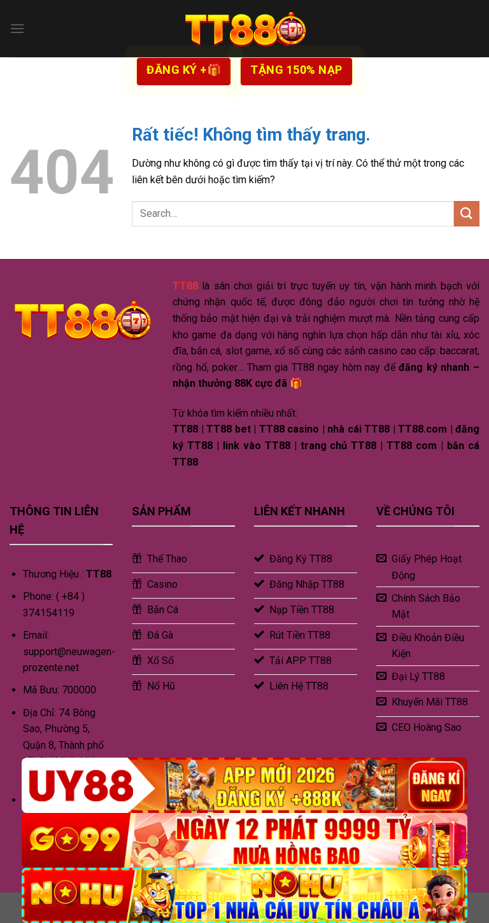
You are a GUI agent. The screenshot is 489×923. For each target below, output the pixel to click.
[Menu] (17, 28)
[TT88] (244, 29)
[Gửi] (466, 213)
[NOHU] (244, 895)
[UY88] (244, 785)
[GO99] (244, 840)
